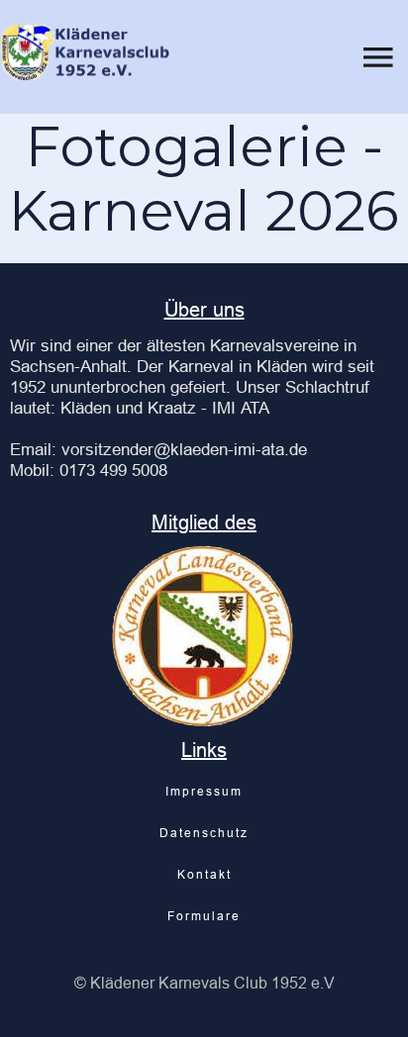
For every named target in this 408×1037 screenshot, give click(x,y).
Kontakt (204, 874)
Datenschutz (204, 832)
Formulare (204, 915)
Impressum (204, 791)
